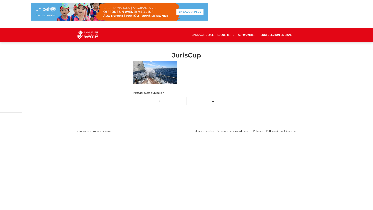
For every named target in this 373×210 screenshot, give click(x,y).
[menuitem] (202, 35)
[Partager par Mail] (213, 101)
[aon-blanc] (96, 35)
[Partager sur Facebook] (159, 101)
